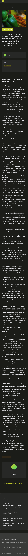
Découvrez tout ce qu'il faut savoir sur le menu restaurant (13, 524)
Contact (19, 547)
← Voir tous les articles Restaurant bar (12, 483)
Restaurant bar (9, 7)
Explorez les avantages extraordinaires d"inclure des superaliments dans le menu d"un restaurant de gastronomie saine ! (13, 506)
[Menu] (25, 1)
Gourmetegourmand (8, 539)
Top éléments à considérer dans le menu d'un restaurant (13, 512)
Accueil (3, 7)
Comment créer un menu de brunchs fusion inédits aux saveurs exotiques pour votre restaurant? (13, 518)
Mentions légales (11, 547)
